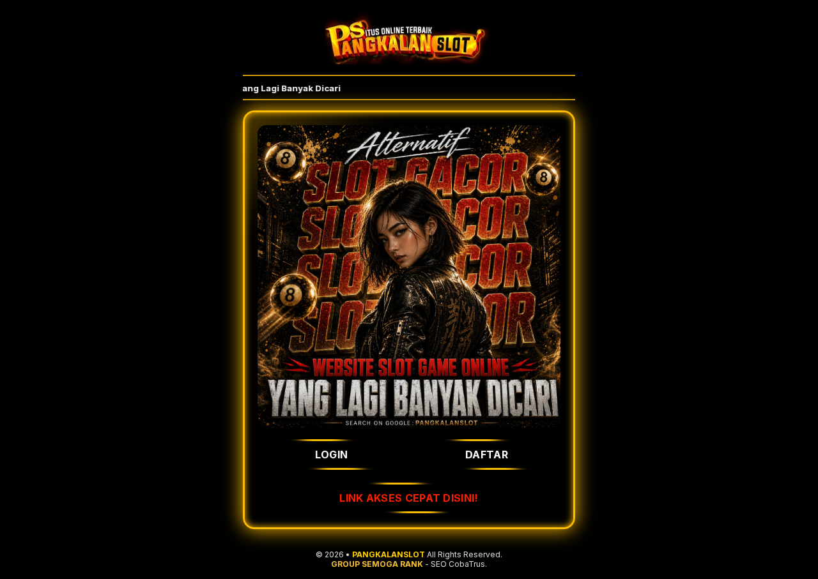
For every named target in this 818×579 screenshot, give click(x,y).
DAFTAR (486, 454)
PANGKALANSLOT (388, 554)
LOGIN (331, 454)
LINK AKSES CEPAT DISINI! (408, 498)
